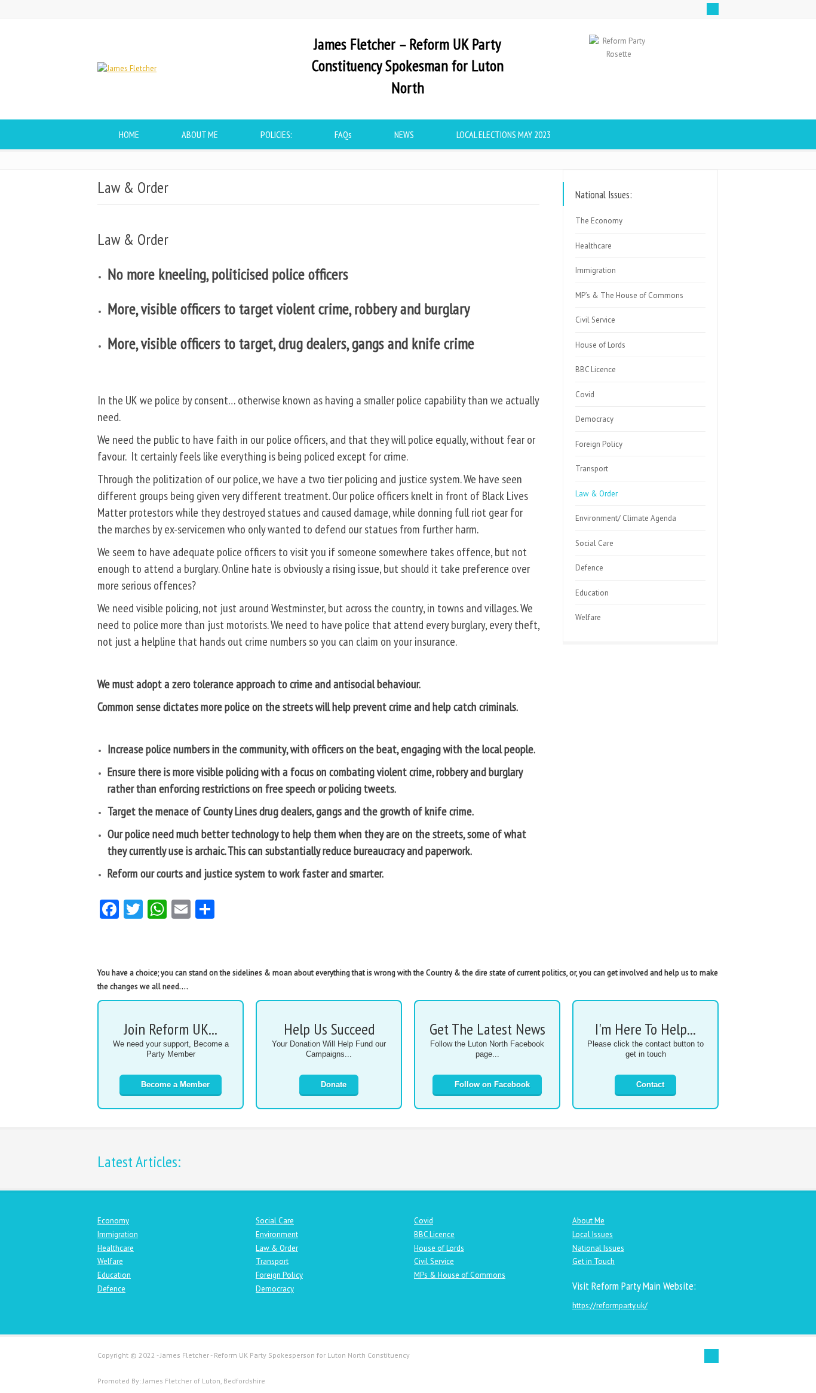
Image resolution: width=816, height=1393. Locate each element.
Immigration (595, 270)
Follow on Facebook (492, 1084)
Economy (113, 1221)
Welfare (588, 617)
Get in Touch (593, 1261)
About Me (588, 1221)
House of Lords (600, 345)
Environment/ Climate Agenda (625, 518)
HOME (129, 134)
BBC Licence (595, 369)
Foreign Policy (598, 444)
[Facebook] (713, 9)
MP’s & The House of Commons (629, 295)
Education (592, 593)
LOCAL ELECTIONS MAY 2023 (503, 134)
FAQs (343, 134)
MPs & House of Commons (459, 1275)
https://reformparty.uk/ (610, 1305)
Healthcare (593, 246)
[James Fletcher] (127, 68)
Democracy (594, 419)
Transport (591, 469)
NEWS (404, 134)
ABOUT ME (200, 134)
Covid (584, 394)
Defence (589, 568)
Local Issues (592, 1234)
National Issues (598, 1248)
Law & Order (596, 494)
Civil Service (595, 320)
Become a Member (175, 1084)
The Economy (598, 221)
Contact (650, 1084)
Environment (277, 1234)
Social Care (594, 543)
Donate (333, 1084)
